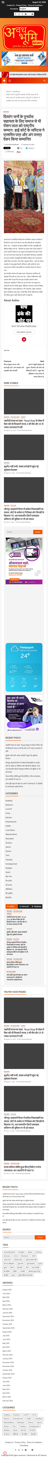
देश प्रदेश (9, 881)
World (8, 872)
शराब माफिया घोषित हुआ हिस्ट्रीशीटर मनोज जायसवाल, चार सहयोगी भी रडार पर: (17, 964)
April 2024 (6, 1393)
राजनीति (22, 1271)
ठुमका (5, 1267)
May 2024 (6, 1389)
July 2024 (6, 1382)
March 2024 (7, 1397)
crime (16, 1256)
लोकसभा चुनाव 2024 (34, 1271)
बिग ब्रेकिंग (9, 893)
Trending (9, 860)
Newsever (31, 1455)
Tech (7, 855)
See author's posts (24, 332)
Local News (10, 830)
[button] (9, 81)
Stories (8, 851)
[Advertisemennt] (24, 58)
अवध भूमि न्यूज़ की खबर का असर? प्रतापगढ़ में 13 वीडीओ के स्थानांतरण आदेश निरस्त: (17, 977)
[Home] (4, 80)
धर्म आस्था (9, 885)
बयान (27, 1267)
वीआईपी (6, 1275)
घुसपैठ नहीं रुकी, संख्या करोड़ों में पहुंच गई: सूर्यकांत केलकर (18, 1200)
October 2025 (7, 1324)
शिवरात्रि (8, 897)
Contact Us (11, 5)
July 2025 (6, 1336)
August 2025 (7, 1332)
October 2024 (7, 1370)
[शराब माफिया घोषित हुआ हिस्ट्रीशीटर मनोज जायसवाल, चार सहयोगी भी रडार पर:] (24, 1148)
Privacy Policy (21, 5)
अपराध (33, 1256)
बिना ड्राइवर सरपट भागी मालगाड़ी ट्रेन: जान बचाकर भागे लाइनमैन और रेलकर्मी (14, 366)
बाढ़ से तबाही (35, 1267)
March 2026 (7, 1305)
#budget (21, 1252)
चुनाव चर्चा (20, 1264)
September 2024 (9, 1374)
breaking (6, 111)
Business (9, 805)
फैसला (12, 1267)
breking (38, 1252)
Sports (8, 847)
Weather (9, 868)
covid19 (9, 809)
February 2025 (8, 1355)
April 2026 (6, 1301)
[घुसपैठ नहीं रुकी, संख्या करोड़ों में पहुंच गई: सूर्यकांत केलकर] (24, 447)
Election (13, 505)
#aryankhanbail (9, 1252)
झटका (40, 1264)
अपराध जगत (7, 1260)
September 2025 (9, 1328)
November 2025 (8, 1320)
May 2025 (6, 1343)
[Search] (44, 81)
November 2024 (8, 1366)
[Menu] (9, 81)
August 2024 (7, 1378)
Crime (8, 813)
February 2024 (8, 1401)
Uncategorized (11, 864)
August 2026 (7, 1290)
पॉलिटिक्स (9, 889)
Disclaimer (14, 9)
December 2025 (8, 1316)
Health (8, 826)
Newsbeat (10, 839)
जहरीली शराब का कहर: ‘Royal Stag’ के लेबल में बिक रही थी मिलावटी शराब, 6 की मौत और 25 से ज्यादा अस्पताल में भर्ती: (24, 424)
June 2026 (6, 1293)
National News (15, 417)
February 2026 (8, 1309)
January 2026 (7, 1313)
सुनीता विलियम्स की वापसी (25, 1275)
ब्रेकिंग (15, 1271)
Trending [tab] (37, 906)
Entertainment (11, 822)
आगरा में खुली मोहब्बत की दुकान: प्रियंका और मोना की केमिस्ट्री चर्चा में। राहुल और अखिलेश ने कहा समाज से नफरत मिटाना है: (35, 369)
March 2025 (7, 1351)
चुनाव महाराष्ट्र (31, 1264)
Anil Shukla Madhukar (12, 144)
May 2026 (6, 1297)
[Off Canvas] (3, 2)
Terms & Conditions (35, 5)
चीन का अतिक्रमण (9, 1264)
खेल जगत (9, 876)
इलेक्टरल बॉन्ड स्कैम (31, 1260)
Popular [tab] (25, 906)
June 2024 (6, 1385)
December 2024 (8, 1362)
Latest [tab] (11, 906)
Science (23, 417)
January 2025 (7, 1359)
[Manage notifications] (5, 1453)
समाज (13, 1275)
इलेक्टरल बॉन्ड (18, 1260)
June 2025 (6, 1339)
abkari (30, 1252)
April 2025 (6, 1347)
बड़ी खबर (19, 1267)
